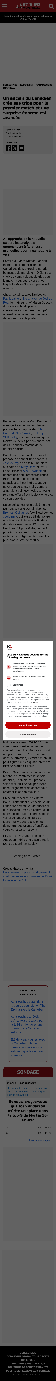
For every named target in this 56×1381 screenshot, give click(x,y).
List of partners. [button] (33, 702)
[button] (28, 685)
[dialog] (28, 690)
